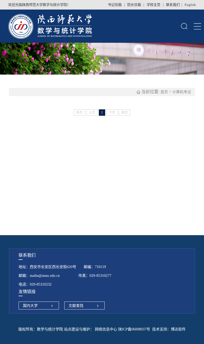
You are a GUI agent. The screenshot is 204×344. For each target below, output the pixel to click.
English (190, 5)
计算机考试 (181, 92)
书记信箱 (115, 5)
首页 (164, 92)
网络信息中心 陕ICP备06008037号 (122, 329)
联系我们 (173, 5)
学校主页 (154, 5)
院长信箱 (134, 5)
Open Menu (197, 26)
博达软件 (178, 329)
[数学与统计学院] (74, 26)
